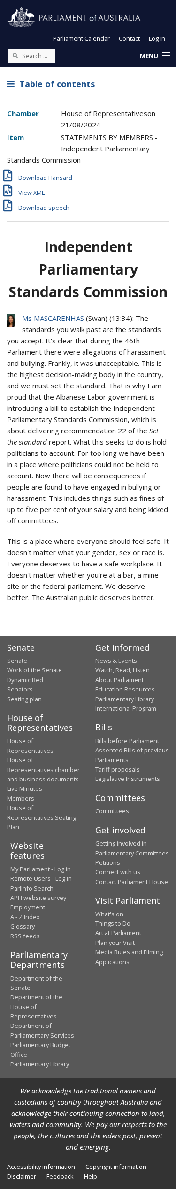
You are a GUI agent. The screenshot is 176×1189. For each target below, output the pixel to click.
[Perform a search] (15, 55)
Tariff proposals (117, 769)
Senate (17, 660)
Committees (112, 811)
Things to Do (112, 923)
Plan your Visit (115, 942)
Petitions (107, 862)
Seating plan (24, 699)
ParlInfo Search (32, 888)
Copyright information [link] (115, 1166)
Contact (129, 38)
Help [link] (90, 1176)
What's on (109, 914)
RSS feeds (25, 936)
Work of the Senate (34, 670)
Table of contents (55, 83)
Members (20, 798)
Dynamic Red (25, 680)
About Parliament (119, 680)
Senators (20, 689)
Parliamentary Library (124, 699)
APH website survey (38, 897)
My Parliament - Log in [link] (40, 869)
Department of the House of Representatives (36, 1006)
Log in (157, 38)
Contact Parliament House (131, 881)
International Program (125, 708)
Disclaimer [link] (21, 1176)
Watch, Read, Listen (122, 670)
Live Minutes (24, 788)
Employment (27, 907)
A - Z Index (25, 917)
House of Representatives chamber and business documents (43, 769)
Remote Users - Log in (41, 878)
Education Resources (125, 689)
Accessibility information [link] (41, 1166)
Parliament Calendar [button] (81, 38)
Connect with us (117, 872)
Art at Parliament (118, 933)
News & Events (116, 660)
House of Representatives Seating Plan (41, 817)
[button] (155, 56)
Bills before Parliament (127, 740)
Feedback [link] (60, 1176)
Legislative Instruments (127, 778)
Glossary (22, 926)
